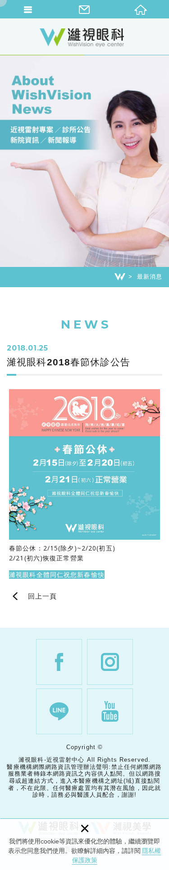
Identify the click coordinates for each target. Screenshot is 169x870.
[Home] (119, 276)
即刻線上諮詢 (158, 494)
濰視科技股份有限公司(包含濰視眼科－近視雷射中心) (85, 37)
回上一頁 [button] (42, 596)
